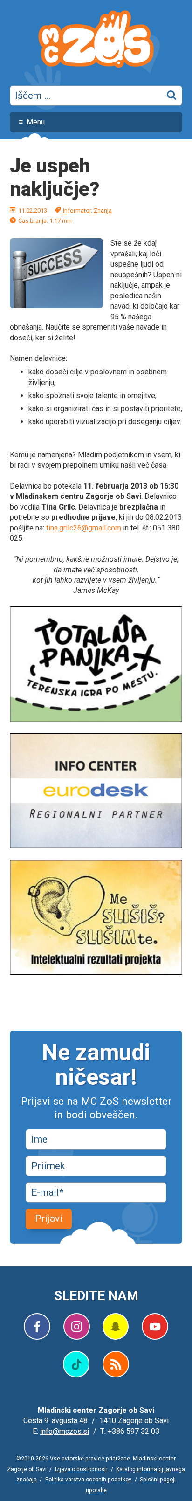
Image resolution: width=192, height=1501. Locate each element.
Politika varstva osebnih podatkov (88, 1479)
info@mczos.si (64, 1431)
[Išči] (172, 95)
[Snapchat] (116, 1326)
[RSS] (116, 1364)
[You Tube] (155, 1326)
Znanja (103, 210)
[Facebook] (37, 1326)
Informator (77, 210)
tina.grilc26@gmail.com (83, 527)
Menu (36, 121)
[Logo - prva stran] (96, 40)
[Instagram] (76, 1326)
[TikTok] (76, 1364)
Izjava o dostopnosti (81, 1469)
